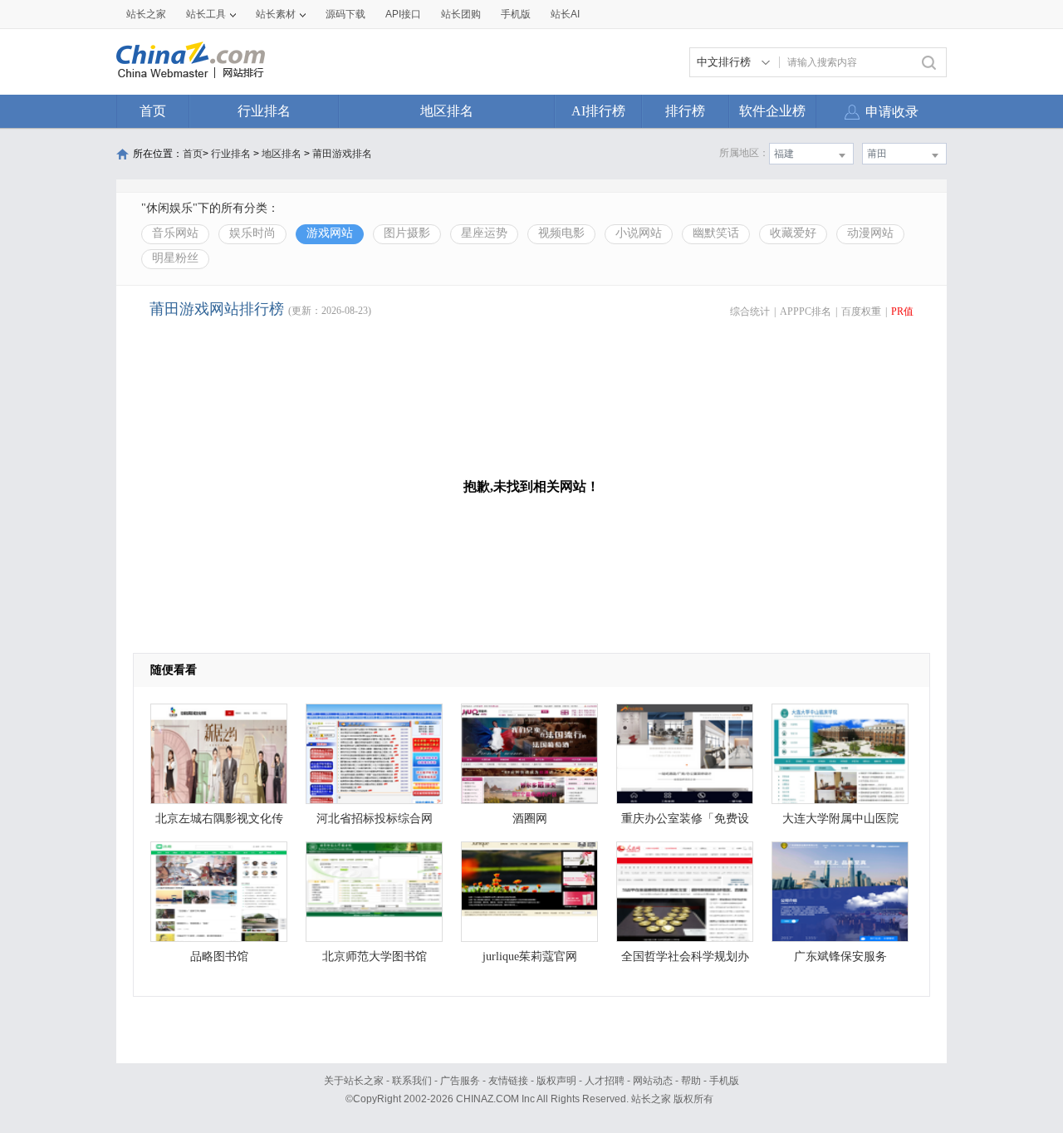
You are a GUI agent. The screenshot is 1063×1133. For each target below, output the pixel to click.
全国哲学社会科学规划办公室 (685, 960)
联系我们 (412, 1080)
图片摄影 (407, 233)
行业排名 (264, 111)
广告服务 (460, 1080)
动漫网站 (870, 233)
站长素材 (276, 14)
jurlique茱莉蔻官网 (530, 956)
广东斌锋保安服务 (840, 956)
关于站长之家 (354, 1080)
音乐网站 (175, 233)
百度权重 (861, 311)
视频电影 (561, 233)
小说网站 (638, 233)
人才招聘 (605, 1080)
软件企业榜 (772, 111)
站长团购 (461, 14)
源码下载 (345, 14)
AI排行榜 (598, 111)
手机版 (724, 1080)
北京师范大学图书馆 (374, 956)
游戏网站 (329, 233)
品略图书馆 (219, 956)
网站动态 (653, 1080)
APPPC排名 (805, 311)
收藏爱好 (793, 233)
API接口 (403, 14)
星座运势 (484, 233)
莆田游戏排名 (342, 153)
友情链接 (508, 1080)
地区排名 (446, 111)
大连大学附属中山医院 (840, 818)
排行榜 (685, 111)
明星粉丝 (175, 258)
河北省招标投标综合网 (374, 818)
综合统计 (750, 311)
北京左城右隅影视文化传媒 (219, 822)
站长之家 (146, 14)
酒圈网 (529, 818)
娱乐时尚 (252, 233)
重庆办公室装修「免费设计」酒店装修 (685, 822)
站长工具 (206, 14)
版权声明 (556, 1080)
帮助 (691, 1080)
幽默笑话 (716, 233)
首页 (153, 111)
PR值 (902, 311)
